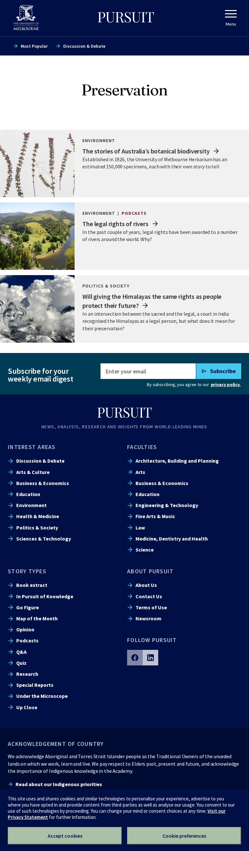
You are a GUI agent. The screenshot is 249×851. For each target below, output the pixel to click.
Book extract (31, 585)
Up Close (26, 707)
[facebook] (135, 657)
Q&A (21, 652)
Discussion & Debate (84, 46)
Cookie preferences (184, 836)
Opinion (25, 629)
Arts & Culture (33, 472)
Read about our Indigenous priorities (59, 784)
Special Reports (34, 685)
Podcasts (27, 640)
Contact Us (149, 596)
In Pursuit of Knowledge (44, 596)
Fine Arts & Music (155, 516)
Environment (31, 505)
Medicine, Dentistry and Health (172, 538)
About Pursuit (150, 571)
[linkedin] (150, 657)
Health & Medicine (37, 516)
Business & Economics (42, 483)
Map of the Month (37, 618)
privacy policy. (226, 384)
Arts (140, 472)
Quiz (21, 663)
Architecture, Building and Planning (177, 460)
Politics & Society (37, 527)
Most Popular (34, 46)
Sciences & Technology (43, 538)
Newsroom (148, 618)
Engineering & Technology (167, 505)
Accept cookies (65, 836)
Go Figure (27, 607)
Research (27, 674)
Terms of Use (151, 607)
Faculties (142, 447)
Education (28, 494)
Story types (27, 571)
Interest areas (32, 447)
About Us (146, 585)
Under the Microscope (42, 696)
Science (145, 549)
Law (140, 527)
